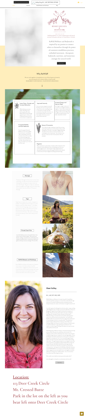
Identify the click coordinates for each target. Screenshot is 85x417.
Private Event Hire (26, 230)
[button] (27, 259)
